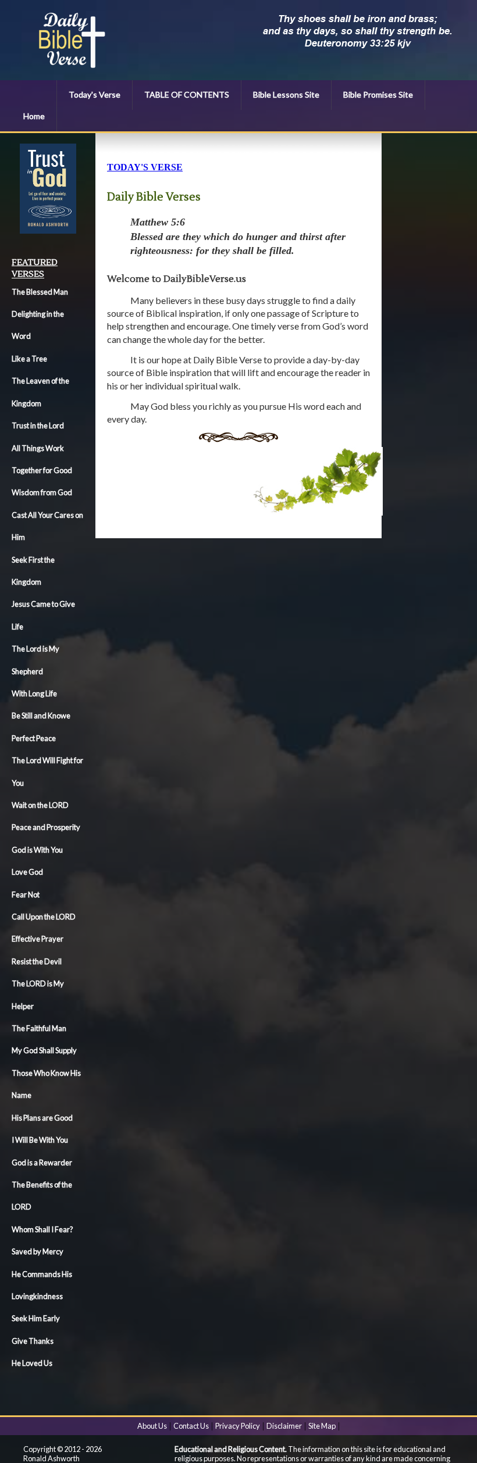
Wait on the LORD (40, 805)
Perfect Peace (34, 738)
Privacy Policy (237, 1425)
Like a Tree (29, 358)
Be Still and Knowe (41, 715)
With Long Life (34, 693)
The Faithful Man (39, 1028)
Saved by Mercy (37, 1251)
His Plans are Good (42, 1117)
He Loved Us (32, 1363)
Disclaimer (284, 1425)
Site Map (322, 1425)
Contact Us (191, 1425)
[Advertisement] (435, 318)
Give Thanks (33, 1341)
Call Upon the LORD (44, 916)
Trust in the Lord (38, 425)
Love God (27, 872)
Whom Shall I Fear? (42, 1229)
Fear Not (26, 894)
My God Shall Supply (44, 1050)
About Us (152, 1425)
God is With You (37, 849)
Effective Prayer (37, 938)
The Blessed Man (40, 291)
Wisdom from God (42, 492)
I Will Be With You (40, 1139)
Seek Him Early (36, 1318)
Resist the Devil (37, 961)
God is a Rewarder (42, 1162)
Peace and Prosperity (46, 827)
